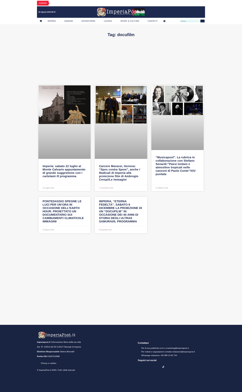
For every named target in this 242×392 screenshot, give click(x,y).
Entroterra (88, 21)
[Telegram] (195, 12)
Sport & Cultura (129, 21)
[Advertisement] (121, 64)
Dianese (68, 21)
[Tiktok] (201, 12)
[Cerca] (202, 21)
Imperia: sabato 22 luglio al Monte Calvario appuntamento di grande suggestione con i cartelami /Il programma (64, 171)
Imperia (52, 21)
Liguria (108, 21)
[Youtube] (189, 12)
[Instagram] (183, 12)
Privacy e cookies (48, 363)
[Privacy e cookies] (38, 361)
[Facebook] (178, 12)
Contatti (153, 21)
